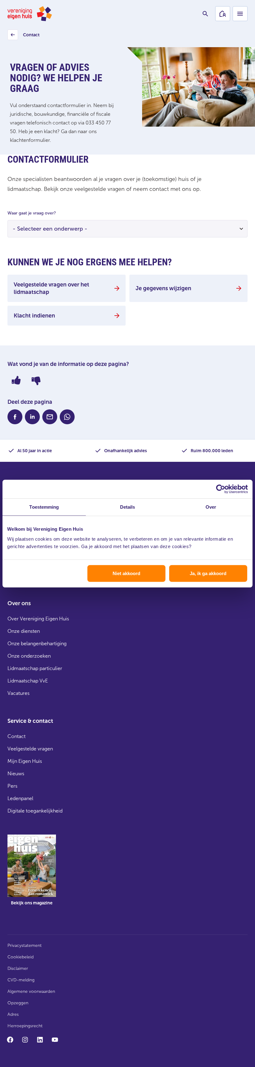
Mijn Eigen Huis (24, 761)
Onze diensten (23, 631)
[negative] (36, 380)
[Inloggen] (222, 13)
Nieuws (15, 774)
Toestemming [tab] (44, 507)
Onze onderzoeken (29, 656)
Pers (12, 786)
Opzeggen (17, 1003)
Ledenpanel (20, 798)
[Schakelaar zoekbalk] (205, 13)
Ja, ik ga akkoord (208, 573)
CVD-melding (21, 980)
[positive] (16, 380)
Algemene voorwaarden (31, 991)
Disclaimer (17, 968)
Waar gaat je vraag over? (31, 213)
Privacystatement (24, 945)
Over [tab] (211, 507)
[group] (31, 875)
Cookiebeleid (20, 957)
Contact (24, 36)
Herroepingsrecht (25, 1026)
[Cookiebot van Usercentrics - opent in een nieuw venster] (220, 489)
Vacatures (18, 693)
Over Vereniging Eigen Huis (38, 619)
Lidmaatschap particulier (34, 668)
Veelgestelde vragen (30, 749)
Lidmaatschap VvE (27, 681)
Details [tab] (127, 507)
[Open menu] (240, 13)
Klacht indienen (34, 315)
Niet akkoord (126, 573)
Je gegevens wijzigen (163, 288)
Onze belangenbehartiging (37, 643)
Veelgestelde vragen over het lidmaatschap (51, 288)
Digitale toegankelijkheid (35, 811)
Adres (13, 1014)
